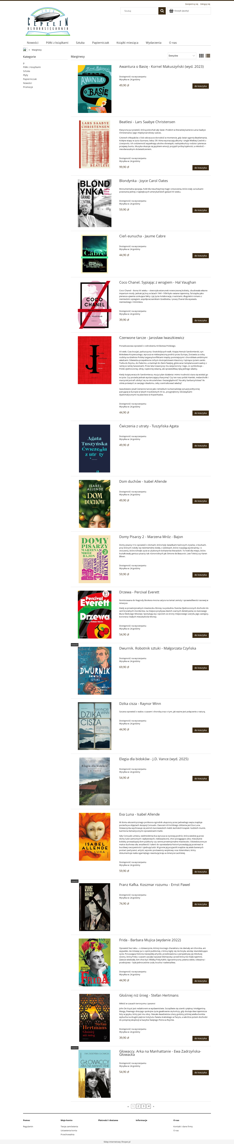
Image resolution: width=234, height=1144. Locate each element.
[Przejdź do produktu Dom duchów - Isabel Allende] (94, 504)
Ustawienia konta (69, 1130)
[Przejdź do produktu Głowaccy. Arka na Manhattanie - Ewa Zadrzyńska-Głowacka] (94, 1074)
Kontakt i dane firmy (183, 1126)
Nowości (27, 83)
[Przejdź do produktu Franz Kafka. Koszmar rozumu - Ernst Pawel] (94, 907)
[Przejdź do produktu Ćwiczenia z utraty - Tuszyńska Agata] (94, 448)
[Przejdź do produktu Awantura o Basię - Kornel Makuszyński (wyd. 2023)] (94, 89)
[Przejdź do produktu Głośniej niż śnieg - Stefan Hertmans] (94, 1018)
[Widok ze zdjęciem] (201, 56)
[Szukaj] (162, 11)
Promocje (28, 87)
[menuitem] (32, 42)
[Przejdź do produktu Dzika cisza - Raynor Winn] (94, 726)
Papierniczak (30, 79)
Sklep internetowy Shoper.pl (117, 1141)
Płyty (25, 75)
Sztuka (26, 71)
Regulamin (28, 1126)
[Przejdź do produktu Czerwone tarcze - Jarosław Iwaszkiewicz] (94, 360)
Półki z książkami (32, 67)
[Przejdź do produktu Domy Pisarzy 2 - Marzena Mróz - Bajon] (94, 559)
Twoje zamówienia (69, 1126)
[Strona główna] (48, 21)
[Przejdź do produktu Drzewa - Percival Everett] (94, 615)
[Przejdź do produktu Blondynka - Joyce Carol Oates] (94, 203)
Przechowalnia (67, 1134)
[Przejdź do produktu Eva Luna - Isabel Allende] (94, 837)
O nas (176, 1130)
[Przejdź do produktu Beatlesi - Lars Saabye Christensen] (94, 144)
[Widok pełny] (208, 56)
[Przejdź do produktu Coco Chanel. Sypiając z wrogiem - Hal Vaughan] (94, 305)
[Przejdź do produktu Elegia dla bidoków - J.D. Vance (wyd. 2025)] (94, 781)
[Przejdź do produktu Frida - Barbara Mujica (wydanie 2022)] (94, 962)
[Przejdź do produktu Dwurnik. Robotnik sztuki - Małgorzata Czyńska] (94, 671)
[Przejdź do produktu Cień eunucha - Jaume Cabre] (94, 254)
